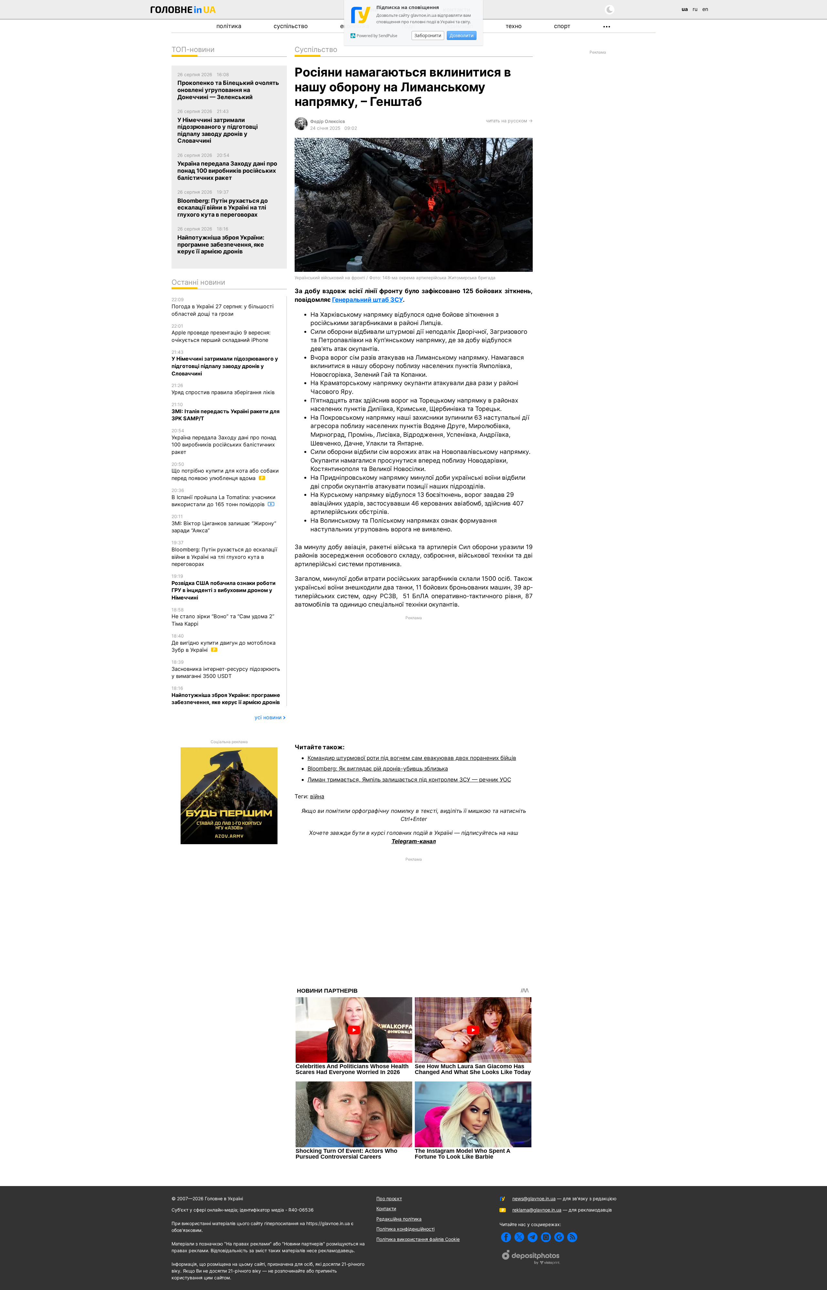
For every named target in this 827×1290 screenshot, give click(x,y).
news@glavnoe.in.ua (534, 1198)
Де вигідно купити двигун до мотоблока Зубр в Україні (224, 643)
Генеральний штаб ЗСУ (367, 299)
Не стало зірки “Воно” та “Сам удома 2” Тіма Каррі (223, 617)
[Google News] (559, 1237)
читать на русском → (509, 120)
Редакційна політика (399, 1219)
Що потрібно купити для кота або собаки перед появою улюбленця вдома (225, 471)
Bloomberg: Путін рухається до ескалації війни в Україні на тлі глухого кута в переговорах (224, 553)
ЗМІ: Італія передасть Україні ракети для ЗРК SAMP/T (225, 412)
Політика (228, 26)
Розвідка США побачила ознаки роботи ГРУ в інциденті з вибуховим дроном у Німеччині (224, 587)
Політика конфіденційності (405, 1229)
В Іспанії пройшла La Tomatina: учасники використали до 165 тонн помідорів (224, 497)
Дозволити (462, 35)
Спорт (562, 26)
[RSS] (572, 1237)
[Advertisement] (414, 675)
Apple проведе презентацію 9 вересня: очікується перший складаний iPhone (221, 333)
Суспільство (291, 26)
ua (685, 9)
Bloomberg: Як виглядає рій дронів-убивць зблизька (378, 768)
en (705, 9)
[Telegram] (533, 1237)
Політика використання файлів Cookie (418, 1239)
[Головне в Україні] (183, 11)
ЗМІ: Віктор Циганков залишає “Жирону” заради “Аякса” (224, 524)
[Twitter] (519, 1237)
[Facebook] (506, 1237)
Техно (514, 26)
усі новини (268, 717)
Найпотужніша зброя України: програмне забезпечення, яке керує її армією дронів (226, 695)
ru (695, 9)
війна (317, 796)
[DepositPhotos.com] (531, 1258)
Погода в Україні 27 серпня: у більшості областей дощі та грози (223, 307)
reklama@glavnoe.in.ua (536, 1210)
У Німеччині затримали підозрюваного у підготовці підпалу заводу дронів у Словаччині (225, 363)
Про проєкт (389, 1198)
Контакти (386, 1208)
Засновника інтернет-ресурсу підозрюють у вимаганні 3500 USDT (226, 669)
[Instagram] (546, 1237)
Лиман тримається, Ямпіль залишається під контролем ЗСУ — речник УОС (409, 779)
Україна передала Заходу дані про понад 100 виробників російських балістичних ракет (224, 441)
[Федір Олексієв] (301, 128)
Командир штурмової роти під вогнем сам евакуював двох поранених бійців (412, 757)
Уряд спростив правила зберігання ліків (223, 389)
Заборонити (427, 35)
